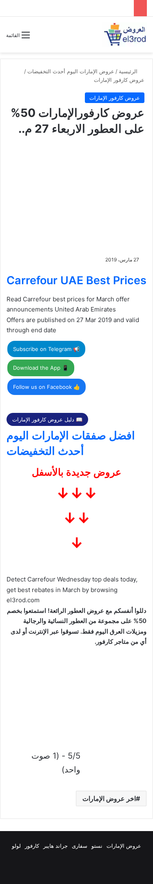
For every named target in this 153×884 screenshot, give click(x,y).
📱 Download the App (41, 367)
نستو (96, 845)
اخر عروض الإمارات (109, 798)
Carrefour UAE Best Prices (76, 280)
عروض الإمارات (123, 845)
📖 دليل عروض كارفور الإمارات (47, 419)
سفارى (79, 845)
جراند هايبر (55, 845)
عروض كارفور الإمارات (119, 80)
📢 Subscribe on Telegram (46, 349)
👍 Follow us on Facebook (46, 387)
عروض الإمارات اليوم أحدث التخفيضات (70, 71)
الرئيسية (129, 71)
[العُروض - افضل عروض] (124, 34)
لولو (16, 845)
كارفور (32, 845)
